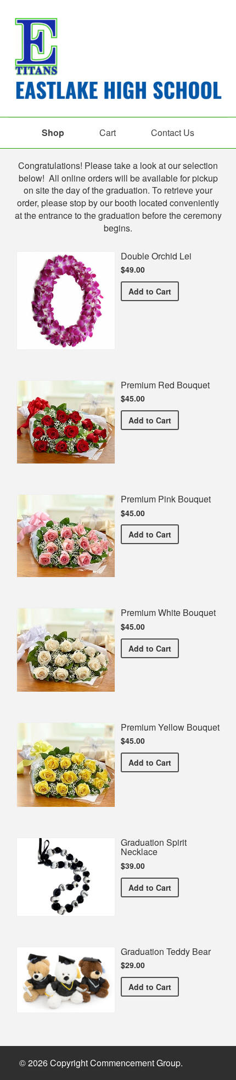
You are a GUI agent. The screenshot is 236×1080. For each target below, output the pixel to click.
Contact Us (172, 132)
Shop (53, 132)
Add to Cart (153, 291)
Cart (107, 132)
